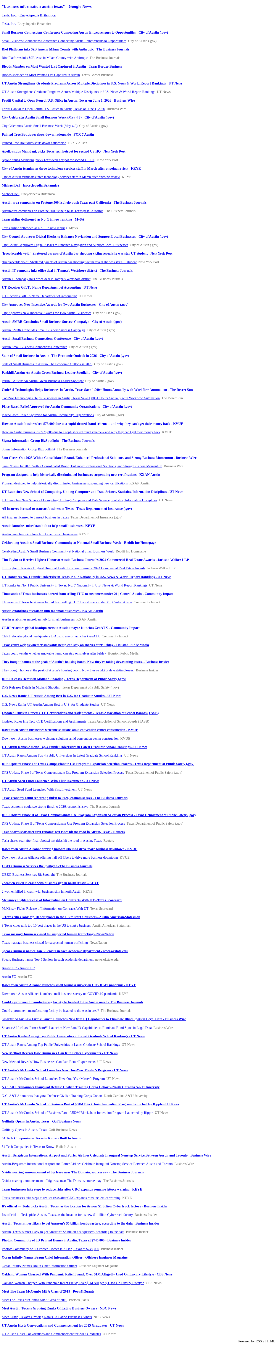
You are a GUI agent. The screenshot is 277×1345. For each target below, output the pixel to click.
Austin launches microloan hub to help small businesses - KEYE (48, 526)
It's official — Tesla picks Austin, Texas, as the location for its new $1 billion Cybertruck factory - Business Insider (85, 1206)
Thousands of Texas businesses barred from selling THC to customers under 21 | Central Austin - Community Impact (87, 594)
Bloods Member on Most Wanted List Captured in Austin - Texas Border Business (62, 66)
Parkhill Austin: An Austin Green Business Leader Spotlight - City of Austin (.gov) (62, 372)
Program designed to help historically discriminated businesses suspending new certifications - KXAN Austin (81, 474)
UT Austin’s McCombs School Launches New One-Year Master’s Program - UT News (65, 1070)
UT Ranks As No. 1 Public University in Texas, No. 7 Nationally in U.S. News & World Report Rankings (74, 585)
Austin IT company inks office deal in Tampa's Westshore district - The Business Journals (67, 270)
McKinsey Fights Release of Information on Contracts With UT (45, 908)
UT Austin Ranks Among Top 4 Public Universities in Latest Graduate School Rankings (62, 755)
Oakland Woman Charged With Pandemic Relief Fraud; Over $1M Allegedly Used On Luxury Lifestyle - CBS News (87, 1274)
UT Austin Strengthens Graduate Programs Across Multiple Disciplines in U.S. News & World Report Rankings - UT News (92, 83)
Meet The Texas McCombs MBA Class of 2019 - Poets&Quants (48, 1291)
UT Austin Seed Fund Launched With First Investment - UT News (50, 781)
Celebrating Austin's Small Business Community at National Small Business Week (58, 551)
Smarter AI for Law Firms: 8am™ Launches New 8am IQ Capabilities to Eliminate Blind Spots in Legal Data (77, 1028)
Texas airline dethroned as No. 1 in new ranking (34, 228)
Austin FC (9, 976)
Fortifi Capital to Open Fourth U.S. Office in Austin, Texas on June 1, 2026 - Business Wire (68, 100)
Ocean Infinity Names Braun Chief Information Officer (39, 1266)
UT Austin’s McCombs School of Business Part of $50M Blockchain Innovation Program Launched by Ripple (77, 1112)
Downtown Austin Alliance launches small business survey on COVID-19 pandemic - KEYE (69, 985)
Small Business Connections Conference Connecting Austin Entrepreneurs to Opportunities (64, 41)
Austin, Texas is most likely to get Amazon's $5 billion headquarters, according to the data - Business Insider (80, 1223)
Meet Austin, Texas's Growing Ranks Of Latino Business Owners (47, 1317)
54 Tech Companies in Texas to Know (28, 1146)
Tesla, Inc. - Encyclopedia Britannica (29, 15)
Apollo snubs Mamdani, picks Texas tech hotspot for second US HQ (48, 160)
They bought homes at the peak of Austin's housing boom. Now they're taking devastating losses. (68, 670)
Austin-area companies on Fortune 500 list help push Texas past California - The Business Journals (74, 202)
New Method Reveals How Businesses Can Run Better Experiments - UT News (60, 1053)
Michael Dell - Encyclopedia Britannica (30, 185)
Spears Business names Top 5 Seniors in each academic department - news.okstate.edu (65, 951)
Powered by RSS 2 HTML (256, 1341)
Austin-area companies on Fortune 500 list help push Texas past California (52, 211)
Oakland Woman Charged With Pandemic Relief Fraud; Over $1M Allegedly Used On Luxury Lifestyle (73, 1283)
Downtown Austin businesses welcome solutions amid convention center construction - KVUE (70, 730)
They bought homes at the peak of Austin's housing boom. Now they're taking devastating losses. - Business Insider (85, 662)
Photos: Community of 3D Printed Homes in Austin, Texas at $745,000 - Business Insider (66, 1240)
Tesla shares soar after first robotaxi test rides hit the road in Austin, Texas (52, 840)
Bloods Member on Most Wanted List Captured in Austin (41, 75)
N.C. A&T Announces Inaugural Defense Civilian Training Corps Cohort (52, 1096)
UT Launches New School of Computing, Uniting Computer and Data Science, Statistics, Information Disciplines (79, 500)
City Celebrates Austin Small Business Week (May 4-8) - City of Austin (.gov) (58, 117)
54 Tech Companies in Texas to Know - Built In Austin (41, 1138)
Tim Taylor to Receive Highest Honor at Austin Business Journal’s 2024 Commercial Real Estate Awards (73, 568)
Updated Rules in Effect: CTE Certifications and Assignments (44, 721)
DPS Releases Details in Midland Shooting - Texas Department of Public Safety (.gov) (64, 679)
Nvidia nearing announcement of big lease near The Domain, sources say (51, 1181)
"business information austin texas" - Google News (47, 6)
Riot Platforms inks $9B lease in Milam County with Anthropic (45, 58)
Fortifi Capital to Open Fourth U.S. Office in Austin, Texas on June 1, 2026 (53, 109)
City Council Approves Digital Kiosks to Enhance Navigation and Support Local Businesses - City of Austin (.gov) (85, 236)
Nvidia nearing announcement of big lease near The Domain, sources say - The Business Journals (73, 1172)
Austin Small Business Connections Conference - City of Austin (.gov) (52, 338)
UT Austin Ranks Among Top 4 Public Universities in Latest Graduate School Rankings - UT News (74, 747)
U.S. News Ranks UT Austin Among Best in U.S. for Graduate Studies (50, 704)
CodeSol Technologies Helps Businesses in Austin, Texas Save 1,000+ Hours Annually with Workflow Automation (81, 398)
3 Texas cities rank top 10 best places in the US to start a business (46, 925)
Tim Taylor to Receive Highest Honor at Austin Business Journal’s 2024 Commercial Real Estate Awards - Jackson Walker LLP (95, 560)
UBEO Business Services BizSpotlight (28, 874)
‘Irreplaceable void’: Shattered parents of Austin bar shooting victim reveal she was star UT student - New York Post (87, 253)
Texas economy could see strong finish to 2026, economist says (45, 806)
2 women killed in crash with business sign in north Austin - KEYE (50, 883)
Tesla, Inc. (9, 24)
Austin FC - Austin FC (18, 968)
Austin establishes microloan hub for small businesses (38, 619)
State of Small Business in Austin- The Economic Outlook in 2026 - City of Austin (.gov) (65, 355)
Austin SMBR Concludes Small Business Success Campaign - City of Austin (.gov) (62, 321)
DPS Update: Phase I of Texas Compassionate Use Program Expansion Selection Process (63, 772)
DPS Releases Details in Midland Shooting (31, 687)
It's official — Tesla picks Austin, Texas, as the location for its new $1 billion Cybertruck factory (67, 1215)
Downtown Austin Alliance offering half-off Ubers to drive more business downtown (60, 857)
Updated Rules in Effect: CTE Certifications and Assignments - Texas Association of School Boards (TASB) (80, 713)
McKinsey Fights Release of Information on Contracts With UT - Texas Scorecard (62, 900)
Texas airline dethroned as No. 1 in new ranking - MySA (43, 219)
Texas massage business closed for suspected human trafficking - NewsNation (58, 934)
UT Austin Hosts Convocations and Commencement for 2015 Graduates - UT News (63, 1325)
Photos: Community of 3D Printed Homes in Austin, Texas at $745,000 (50, 1249)
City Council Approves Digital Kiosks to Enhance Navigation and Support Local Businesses (65, 245)
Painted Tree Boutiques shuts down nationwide (34, 143)
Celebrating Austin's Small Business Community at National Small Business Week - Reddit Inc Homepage (79, 542)
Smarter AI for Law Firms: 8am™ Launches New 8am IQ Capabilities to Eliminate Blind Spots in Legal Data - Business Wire (94, 1019)
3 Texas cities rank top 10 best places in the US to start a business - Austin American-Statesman (71, 917)
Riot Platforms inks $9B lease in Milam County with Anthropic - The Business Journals (65, 49)
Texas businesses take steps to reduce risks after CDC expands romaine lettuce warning (61, 1198)
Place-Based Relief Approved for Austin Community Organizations (48, 415)
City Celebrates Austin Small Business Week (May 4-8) (39, 126)
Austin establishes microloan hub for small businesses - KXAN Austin (52, 611)
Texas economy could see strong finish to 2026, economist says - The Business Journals (64, 798)
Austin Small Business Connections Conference (34, 347)
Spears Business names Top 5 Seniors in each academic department (47, 959)
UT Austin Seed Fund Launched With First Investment (39, 789)
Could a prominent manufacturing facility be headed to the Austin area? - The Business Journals (72, 1002)
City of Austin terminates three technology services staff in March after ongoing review (61, 177)
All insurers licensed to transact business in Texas (35, 517)
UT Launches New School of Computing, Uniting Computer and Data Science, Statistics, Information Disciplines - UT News (92, 492)
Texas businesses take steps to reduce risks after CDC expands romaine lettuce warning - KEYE (72, 1189)
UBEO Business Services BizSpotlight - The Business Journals (47, 866)
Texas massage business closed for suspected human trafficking (45, 942)
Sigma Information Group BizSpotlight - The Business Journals (48, 440)
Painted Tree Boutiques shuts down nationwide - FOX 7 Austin (48, 134)
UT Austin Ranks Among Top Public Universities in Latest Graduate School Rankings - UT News (73, 1036)
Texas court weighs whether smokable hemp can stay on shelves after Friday (54, 653)
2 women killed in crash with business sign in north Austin (41, 891)
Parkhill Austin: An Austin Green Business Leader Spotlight (43, 381)
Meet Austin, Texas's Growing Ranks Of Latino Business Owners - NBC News (59, 1308)
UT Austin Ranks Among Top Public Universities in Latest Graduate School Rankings (61, 1044)
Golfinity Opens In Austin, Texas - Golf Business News (41, 1121)
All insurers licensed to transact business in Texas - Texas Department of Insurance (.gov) (67, 508)
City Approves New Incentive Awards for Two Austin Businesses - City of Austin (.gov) (65, 304)
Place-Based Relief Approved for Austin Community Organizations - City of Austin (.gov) (67, 406)
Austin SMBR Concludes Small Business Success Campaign (43, 330)
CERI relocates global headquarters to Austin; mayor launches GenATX (51, 636)
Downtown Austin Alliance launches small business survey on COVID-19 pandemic (59, 994)
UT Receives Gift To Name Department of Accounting (39, 296)
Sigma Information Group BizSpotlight (28, 449)
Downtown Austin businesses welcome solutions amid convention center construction (60, 738)
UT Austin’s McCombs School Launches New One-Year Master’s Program (53, 1078)
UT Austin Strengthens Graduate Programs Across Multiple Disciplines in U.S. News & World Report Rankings (78, 92)
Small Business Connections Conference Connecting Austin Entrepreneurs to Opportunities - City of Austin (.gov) (85, 32)
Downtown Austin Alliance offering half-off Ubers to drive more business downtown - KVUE (69, 849)
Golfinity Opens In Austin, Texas (24, 1130)
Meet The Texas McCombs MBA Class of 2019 (34, 1300)
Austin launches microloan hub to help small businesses (39, 534)
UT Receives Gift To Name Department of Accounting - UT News (49, 287)
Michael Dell (10, 194)
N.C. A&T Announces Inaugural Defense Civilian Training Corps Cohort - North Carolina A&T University (80, 1087)
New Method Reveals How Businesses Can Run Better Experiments (48, 1062)
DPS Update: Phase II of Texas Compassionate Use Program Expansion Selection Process (63, 823)
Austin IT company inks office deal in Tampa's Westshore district (46, 279)
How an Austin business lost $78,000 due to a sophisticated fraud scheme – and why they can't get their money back (81, 432)
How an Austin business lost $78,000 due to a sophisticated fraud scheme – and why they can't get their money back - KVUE (92, 424)
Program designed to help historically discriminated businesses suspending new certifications (65, 483)
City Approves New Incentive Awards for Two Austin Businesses (46, 313)
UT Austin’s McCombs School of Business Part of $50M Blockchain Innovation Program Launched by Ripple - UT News (90, 1104)
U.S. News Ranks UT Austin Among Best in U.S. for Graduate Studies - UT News (61, 696)
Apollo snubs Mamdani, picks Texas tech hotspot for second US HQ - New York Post (63, 151)
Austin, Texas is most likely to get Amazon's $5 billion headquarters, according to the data (63, 1232)
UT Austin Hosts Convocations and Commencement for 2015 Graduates (51, 1334)
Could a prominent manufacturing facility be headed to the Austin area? (50, 1010)
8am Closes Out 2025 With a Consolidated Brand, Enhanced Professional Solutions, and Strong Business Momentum (82, 466)
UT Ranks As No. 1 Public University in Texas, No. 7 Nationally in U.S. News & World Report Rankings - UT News (86, 577)
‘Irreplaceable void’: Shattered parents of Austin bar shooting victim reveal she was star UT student (69, 262)
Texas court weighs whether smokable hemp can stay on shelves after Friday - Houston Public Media (75, 645)
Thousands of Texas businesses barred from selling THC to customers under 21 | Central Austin (67, 602)
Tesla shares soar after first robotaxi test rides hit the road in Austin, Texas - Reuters (63, 832)
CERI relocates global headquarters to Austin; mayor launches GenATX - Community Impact (71, 628)
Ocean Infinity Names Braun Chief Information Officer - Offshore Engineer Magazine (64, 1257)
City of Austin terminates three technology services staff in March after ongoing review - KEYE (71, 168)
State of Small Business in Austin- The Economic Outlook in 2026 (47, 364)
